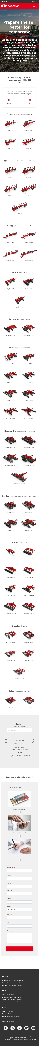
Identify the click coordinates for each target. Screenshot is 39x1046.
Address (10, 883)
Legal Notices (8, 1036)
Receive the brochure (19, 809)
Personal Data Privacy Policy (26, 1036)
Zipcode (10, 890)
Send (19, 949)
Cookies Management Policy (19, 1037)
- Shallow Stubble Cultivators (14, 1002)
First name (11, 867)
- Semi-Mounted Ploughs (12, 985)
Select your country (20, 726)
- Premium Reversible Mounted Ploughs (16, 983)
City (9, 899)
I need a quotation (20, 857)
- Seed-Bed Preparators (11, 1016)
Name (9, 875)
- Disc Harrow (8, 994)
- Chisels (8, 1014)
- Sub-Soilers (8, 1011)
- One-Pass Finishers (11, 997)
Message (10, 931)
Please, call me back (19, 833)
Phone (9, 923)
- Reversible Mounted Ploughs (13, 980)
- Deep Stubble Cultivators (12, 999)
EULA (15, 1036)
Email (9, 914)
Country (10, 906)
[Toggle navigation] (34, 6)
